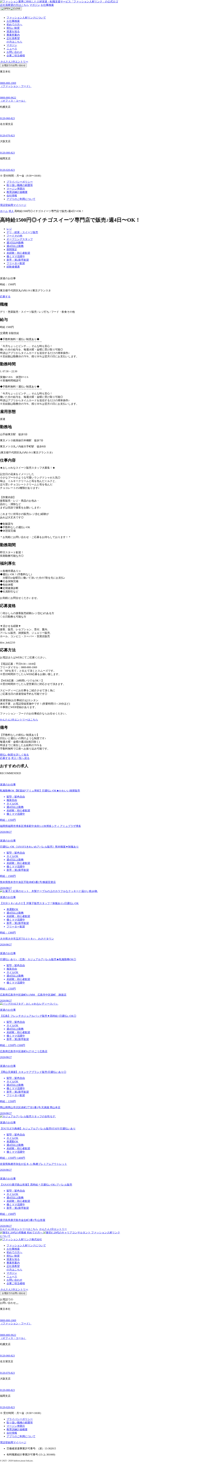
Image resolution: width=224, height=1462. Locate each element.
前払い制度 (13, 28)
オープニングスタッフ (20, 239)
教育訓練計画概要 (17, 192)
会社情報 (12, 195)
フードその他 (14, 235)
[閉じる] (17, 1303)
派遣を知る (13, 31)
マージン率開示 (16, 188)
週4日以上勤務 (15, 246)
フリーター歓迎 (16, 263)
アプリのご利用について (21, 199)
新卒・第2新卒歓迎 (18, 259)
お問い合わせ (14, 52)
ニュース (12, 48)
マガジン (35, 5)
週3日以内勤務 (15, 242)
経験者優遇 (13, 266)
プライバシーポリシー (20, 181)
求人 (11, 211)
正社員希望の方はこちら (14, 5)
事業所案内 (13, 34)
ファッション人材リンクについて (26, 17)
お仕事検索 (47, 5)
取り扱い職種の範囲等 (20, 185)
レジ (9, 228)
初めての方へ (14, 24)
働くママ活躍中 (16, 256)
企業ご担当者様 (16, 55)
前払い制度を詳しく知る (14, 754)
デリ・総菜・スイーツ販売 (22, 232)
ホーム (4, 211)
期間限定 (12, 249)
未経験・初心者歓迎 (18, 253)
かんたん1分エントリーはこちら (19, 719)
